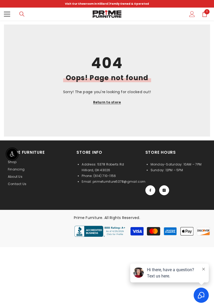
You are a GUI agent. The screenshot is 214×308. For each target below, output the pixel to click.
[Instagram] (164, 190)
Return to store (107, 102)
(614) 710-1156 (104, 176)
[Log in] (192, 14)
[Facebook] (150, 190)
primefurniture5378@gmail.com (119, 181)
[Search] (22, 14)
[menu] (7, 14)
